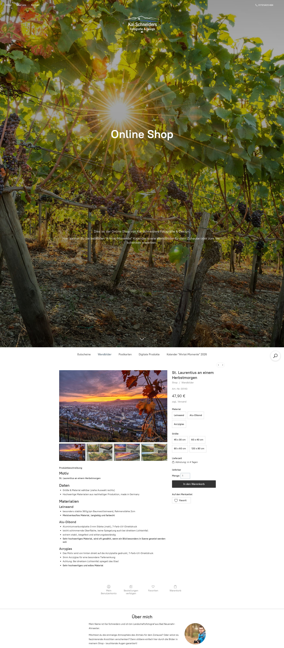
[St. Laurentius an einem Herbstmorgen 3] (154, 452)
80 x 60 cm (180, 448)
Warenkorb (175, 590)
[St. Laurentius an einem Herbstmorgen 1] (100, 452)
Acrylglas (179, 424)
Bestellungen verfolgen (131, 592)
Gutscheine (84, 354)
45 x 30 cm (180, 439)
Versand (182, 401)
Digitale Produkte (149, 354)
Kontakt (35, 5)
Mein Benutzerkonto (109, 592)
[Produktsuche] (275, 356)
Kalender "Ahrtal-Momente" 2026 (187, 354)
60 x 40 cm (197, 439)
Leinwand (179, 415)
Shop (8, 5)
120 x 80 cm (198, 448)
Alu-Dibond (196, 415)
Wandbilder (105, 354)
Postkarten (125, 354)
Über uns (21, 5)
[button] (181, 500)
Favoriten (153, 590)
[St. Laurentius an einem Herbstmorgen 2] (127, 452)
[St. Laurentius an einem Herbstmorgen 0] (72, 452)
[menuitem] (218, 365)
